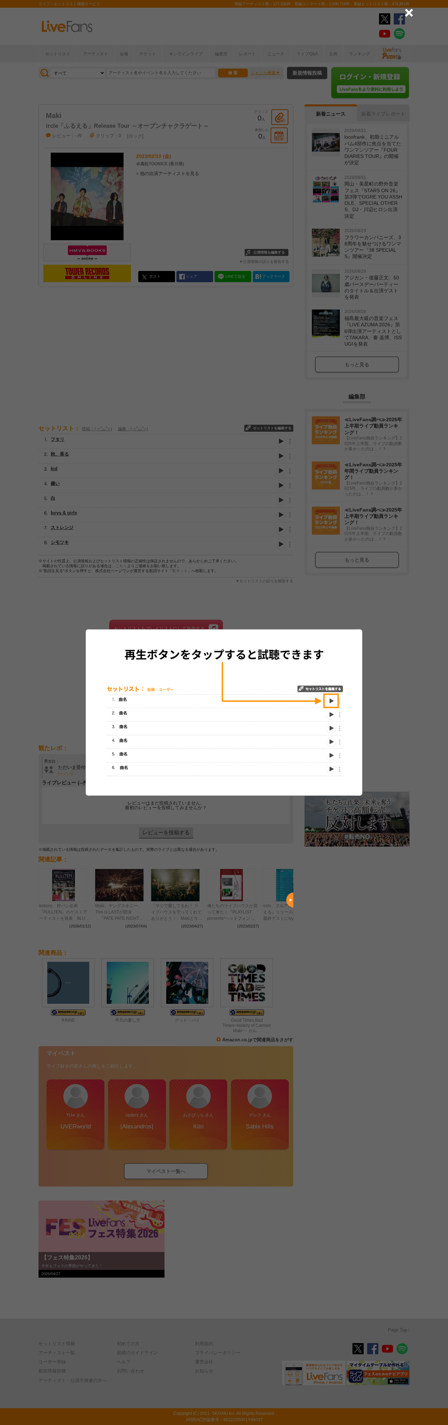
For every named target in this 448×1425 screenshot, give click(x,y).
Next (289, 900)
